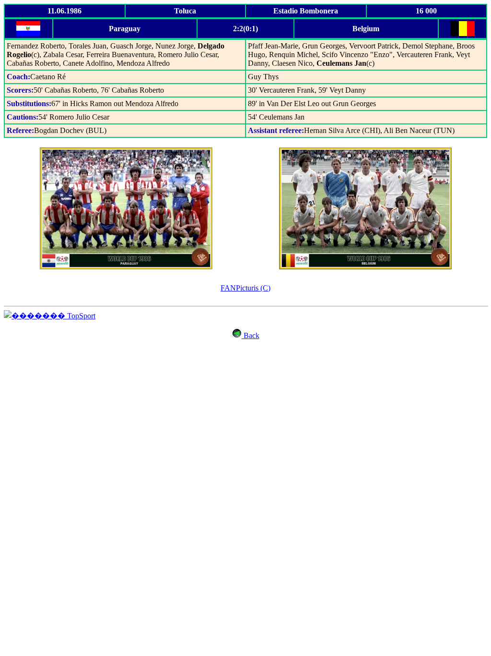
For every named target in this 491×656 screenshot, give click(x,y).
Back (250, 335)
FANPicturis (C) (245, 288)
